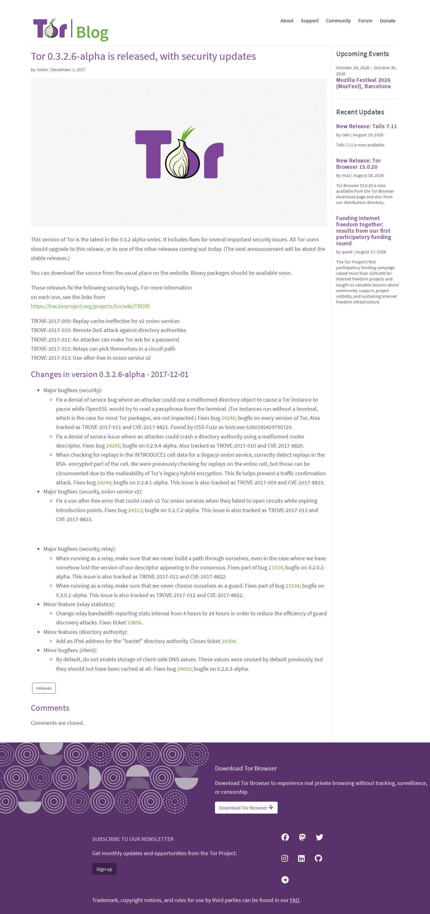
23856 (134, 622)
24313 (135, 510)
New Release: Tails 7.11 (366, 126)
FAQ (294, 900)
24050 (184, 668)
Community (338, 20)
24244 (104, 482)
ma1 (346, 175)
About (286, 20)
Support (310, 20)
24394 (229, 641)
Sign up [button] (104, 869)
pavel (347, 252)
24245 (113, 445)
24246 (228, 417)
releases (44, 688)
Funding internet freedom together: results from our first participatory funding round (363, 230)
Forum (365, 20)
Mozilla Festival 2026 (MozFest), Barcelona (363, 83)
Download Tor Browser (244, 807)
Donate (387, 20)
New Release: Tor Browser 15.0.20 (358, 163)
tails (346, 135)
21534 (276, 567)
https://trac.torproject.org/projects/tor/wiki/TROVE (90, 306)
